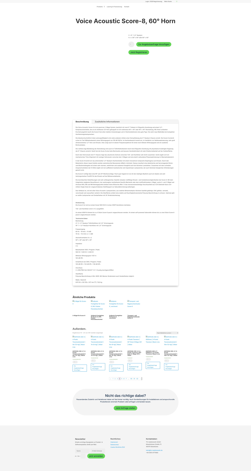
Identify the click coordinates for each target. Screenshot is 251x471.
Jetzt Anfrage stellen (125, 408)
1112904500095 (149, 356)
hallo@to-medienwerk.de (154, 450)
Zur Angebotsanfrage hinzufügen (153, 44)
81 (134, 378)
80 (131, 378)
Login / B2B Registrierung (153, 1)
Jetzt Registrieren (138, 52)
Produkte (100, 6)
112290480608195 (113, 359)
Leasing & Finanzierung (114, 6)
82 (137, 378)
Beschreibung (82, 121)
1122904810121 (167, 358)
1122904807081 (94, 358)
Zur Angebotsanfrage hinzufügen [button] (79, 368)
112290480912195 (77, 359)
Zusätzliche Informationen (107, 121)
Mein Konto (168, 1)
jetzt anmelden (96, 456)
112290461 (129, 358)
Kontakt (126, 6)
